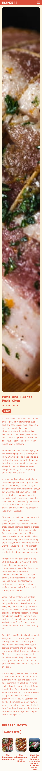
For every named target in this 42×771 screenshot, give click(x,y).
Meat (7, 411)
